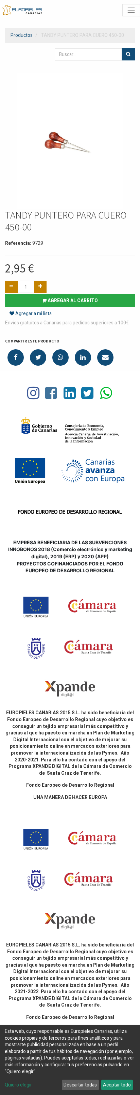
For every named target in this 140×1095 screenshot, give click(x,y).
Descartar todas (80, 1085)
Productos (22, 35)
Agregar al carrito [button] (72, 300)
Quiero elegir (18, 1085)
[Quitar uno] (11, 287)
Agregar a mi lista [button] (33, 313)
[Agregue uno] (40, 287)
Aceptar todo (117, 1085)
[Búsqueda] (128, 54)
